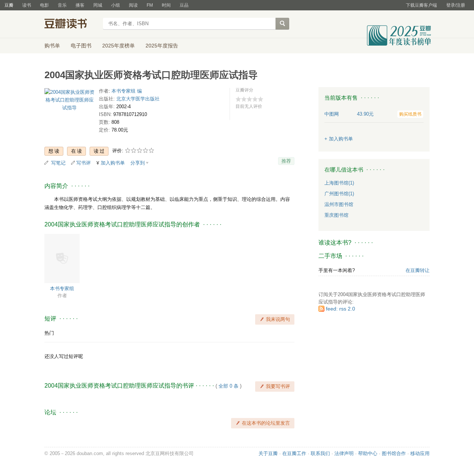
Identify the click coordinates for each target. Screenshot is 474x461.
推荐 (286, 161)
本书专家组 (62, 288)
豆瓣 (8, 5)
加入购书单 (113, 163)
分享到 (137, 163)
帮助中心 (367, 453)
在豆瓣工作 (294, 453)
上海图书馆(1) (339, 183)
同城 (97, 5)
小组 (115, 5)
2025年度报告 (162, 46)
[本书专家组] (62, 258)
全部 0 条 (228, 386)
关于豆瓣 (268, 453)
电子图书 (81, 46)
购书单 (52, 46)
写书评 (83, 163)
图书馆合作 (394, 453)
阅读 (133, 5)
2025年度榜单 (118, 46)
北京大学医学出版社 (138, 99)
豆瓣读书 (71, 24)
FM (150, 5)
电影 (44, 5)
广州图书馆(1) (339, 193)
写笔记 (58, 163)
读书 (26, 5)
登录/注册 (455, 5)
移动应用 (420, 453)
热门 (49, 333)
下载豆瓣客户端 (421, 5)
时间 (166, 5)
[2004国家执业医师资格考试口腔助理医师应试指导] (69, 101)
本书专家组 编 (126, 91)
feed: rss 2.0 (340, 309)
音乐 (62, 5)
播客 (80, 5)
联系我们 (320, 453)
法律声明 (344, 453)
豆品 (184, 5)
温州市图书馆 (338, 204)
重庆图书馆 (336, 215)
